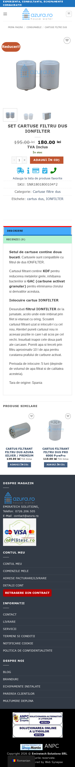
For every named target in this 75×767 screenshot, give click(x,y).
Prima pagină (15, 27)
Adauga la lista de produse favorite (37, 178)
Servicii (9, 629)
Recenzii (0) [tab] (15, 239)
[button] (5, 13)
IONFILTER (54, 199)
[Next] (65, 71)
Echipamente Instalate (21, 686)
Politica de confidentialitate (27, 651)
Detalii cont (13, 585)
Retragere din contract (27, 593)
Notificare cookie (18, 643)
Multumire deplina (18, 701)
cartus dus (35, 199)
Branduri (10, 679)
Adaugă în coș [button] (19, 464)
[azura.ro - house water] (37, 14)
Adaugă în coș (46, 160)
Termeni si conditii (19, 636)
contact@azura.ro (26, 516)
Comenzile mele (16, 571)
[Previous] (9, 71)
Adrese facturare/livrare (25, 578)
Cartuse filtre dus (56, 27)
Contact (10, 614)
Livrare (9, 622)
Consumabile (34, 27)
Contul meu (12, 564)
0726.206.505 (25, 511)
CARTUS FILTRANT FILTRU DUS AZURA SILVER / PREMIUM (19, 452)
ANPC (52, 745)
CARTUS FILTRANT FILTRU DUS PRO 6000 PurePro (55, 452)
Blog (7, 672)
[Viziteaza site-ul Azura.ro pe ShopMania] (31, 747)
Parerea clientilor (19, 694)
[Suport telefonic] (54, 172)
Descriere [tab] (15, 230)
